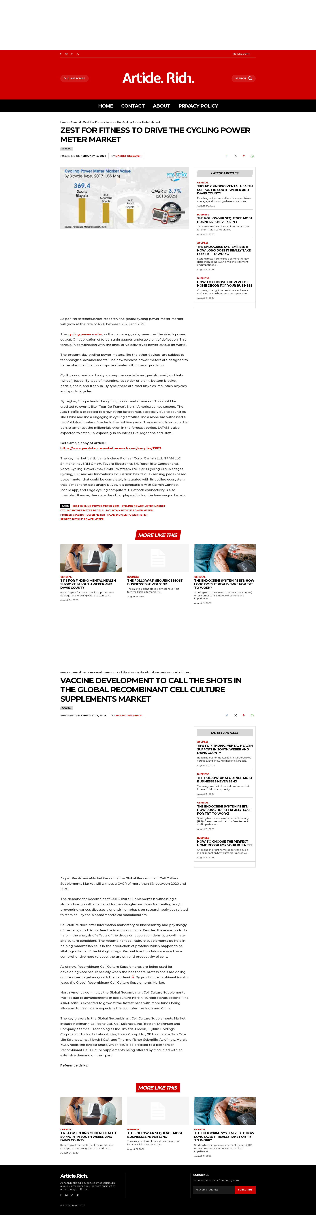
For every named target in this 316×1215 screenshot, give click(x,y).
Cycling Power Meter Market (143, 505)
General (76, 122)
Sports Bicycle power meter (82, 519)
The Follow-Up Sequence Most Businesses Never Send (225, 220)
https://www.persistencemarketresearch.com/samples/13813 (110, 448)
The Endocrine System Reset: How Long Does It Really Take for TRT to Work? (224, 250)
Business (203, 214)
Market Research (128, 155)
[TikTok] (72, 54)
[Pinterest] (243, 156)
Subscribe (245, 1189)
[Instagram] (66, 54)
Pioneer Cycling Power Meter (82, 514)
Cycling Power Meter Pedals (82, 510)
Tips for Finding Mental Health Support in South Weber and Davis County (225, 189)
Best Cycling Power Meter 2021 (95, 505)
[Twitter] (78, 54)
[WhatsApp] (252, 156)
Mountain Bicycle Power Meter (129, 510)
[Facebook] (61, 54)
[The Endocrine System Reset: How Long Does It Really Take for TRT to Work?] (225, 558)
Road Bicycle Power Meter (127, 514)
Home (64, 122)
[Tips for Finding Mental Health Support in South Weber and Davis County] (91, 558)
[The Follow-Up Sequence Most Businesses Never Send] (158, 558)
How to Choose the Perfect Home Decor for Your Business (224, 284)
